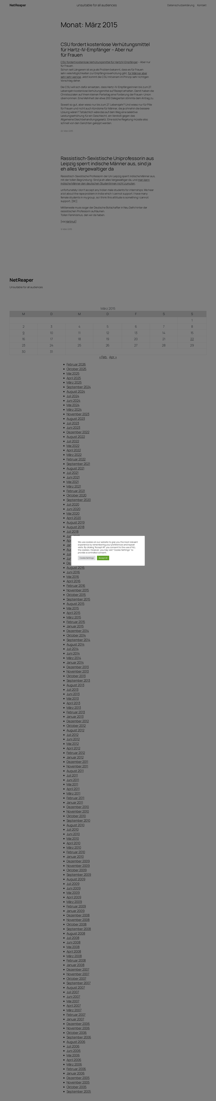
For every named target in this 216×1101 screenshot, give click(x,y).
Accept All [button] (103, 558)
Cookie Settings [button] (87, 558)
